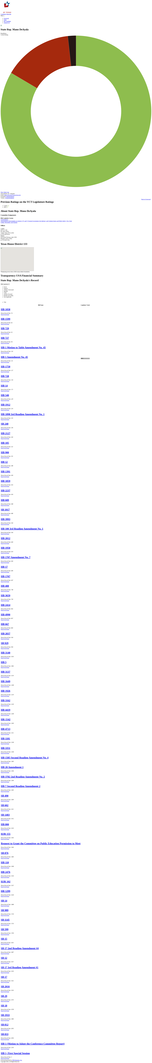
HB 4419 (5, 709)
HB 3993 (5, 519)
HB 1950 (5, 547)
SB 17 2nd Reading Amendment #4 (20, 948)
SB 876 (4, 853)
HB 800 (5, 824)
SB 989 (4, 910)
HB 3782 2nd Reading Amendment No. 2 (23, 776)
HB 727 (5, 337)
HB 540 (5, 395)
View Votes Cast (5, 192)
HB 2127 (5, 433)
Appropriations (4, 219)
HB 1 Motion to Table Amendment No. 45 (23, 347)
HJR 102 (5, 881)
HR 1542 (5, 719)
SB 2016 (5, 986)
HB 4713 (5, 728)
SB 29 (4, 996)
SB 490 (4, 795)
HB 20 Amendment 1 (12, 767)
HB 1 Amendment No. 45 (14, 357)
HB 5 (3, 662)
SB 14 (4, 900)
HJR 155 (5, 833)
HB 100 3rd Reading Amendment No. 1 (22, 528)
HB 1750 (5, 366)
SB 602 (4, 805)
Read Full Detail (5, 314)
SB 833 (4, 1034)
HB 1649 (5, 681)
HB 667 (5, 624)
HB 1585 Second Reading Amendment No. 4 (24, 757)
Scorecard (6, 18)
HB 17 (4, 566)
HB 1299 (5, 891)
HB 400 (5, 585)
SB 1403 (5, 814)
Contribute (3, 14)
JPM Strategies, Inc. (17, 1060)
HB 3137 (5, 671)
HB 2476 (5, 872)
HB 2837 (5, 633)
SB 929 (4, 643)
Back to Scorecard (146, 199)
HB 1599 (5, 318)
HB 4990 (5, 614)
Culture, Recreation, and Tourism (9, 222)
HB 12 (4, 461)
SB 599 (4, 929)
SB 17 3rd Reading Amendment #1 (19, 967)
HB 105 (5, 442)
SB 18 (4, 1005)
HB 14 (4, 385)
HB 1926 (5, 690)
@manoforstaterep (9, 198)
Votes (5, 20)
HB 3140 (5, 652)
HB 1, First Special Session (15, 1053)
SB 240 (4, 423)
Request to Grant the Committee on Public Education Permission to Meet (41, 843)
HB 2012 (5, 538)
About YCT (7, 22)
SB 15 (4, 938)
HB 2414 (5, 605)
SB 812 (4, 1024)
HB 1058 (5, 309)
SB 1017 (5, 509)
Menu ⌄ (3, 15)
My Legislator (7, 21)
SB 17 (4, 976)
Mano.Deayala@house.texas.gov (12, 195)
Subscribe (8, 14)
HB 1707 (5, 576)
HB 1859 (5, 481)
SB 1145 (5, 919)
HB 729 (5, 328)
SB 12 (4, 957)
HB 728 (5, 376)
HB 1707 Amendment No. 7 (15, 557)
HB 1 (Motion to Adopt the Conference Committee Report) (33, 1043)
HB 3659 (5, 595)
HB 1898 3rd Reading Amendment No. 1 (22, 414)
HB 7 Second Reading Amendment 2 (20, 786)
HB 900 (5, 452)
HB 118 (5, 862)
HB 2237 (5, 490)
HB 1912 (5, 404)
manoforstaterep (10, 196)
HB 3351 (5, 748)
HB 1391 (5, 471)
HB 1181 (5, 738)
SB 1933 (5, 1015)
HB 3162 (5, 700)
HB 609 (5, 500)
